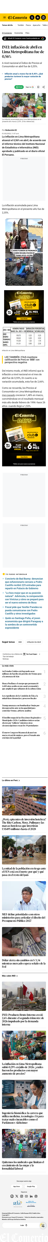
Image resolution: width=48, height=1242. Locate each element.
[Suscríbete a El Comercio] (37, 17)
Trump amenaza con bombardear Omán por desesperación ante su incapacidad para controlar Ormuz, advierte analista (20, 708)
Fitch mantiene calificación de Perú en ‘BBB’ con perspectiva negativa (22, 360)
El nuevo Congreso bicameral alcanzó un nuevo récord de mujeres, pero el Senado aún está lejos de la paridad (21, 735)
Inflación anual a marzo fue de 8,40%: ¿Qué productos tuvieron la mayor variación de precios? (24, 76)
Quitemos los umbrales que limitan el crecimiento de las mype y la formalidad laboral (23, 1165)
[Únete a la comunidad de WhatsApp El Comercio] (19, 87)
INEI (20, 642)
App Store (16, 1186)
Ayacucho (36, 25)
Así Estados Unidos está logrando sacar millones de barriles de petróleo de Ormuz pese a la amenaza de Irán (22, 674)
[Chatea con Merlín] (32, 17)
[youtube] (26, 1196)
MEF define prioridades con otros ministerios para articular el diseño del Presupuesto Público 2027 (23, 917)
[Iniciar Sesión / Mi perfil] (43, 17)
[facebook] (12, 1196)
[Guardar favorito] (38, 87)
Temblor (21, 25)
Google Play (31, 1186)
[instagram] (21, 1196)
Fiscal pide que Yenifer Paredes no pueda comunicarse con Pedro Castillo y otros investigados (23, 610)
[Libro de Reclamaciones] (31, 1203)
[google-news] (36, 1196)
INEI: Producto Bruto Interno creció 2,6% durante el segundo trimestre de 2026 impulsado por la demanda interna (23, 1019)
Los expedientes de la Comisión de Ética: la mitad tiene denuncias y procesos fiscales (20, 697)
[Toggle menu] (4, 17)
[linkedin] (31, 1196)
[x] (16, 1196)
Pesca (28, 25)
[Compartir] (43, 87)
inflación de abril (34, 642)
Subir (22, 1225)
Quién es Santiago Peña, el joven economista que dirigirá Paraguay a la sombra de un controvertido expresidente (24, 623)
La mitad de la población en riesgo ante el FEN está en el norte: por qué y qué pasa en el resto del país (24, 871)
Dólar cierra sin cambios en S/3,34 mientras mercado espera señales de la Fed (24, 963)
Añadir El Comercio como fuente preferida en (24, 38)
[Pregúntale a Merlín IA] (43, 1226)
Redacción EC (11, 130)
